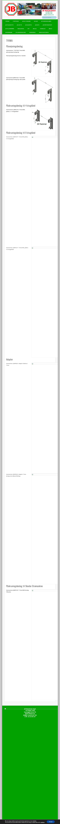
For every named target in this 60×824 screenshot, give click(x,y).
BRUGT (50, 28)
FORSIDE (7, 21)
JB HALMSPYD (28, 25)
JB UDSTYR (19, 25)
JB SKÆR (36, 21)
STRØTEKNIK (16, 21)
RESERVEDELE (32, 32)
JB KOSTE (37, 25)
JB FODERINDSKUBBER (46, 21)
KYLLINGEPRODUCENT (21, 32)
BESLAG (35, 28)
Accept (50, 821)
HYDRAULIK (42, 28)
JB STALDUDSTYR (9, 25)
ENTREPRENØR (8, 32)
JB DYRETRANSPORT (47, 25)
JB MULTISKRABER (26, 21)
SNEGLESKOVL (20, 28)
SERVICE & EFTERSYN (44, 32)
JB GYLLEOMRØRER (9, 28)
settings (42, 822)
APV (28, 28)
